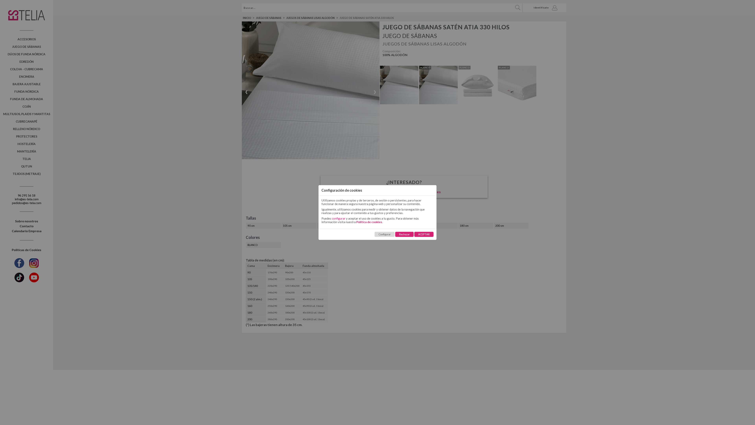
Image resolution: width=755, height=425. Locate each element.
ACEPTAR (424, 234)
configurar (338, 218)
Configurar (384, 234)
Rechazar (404, 234)
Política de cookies (369, 222)
